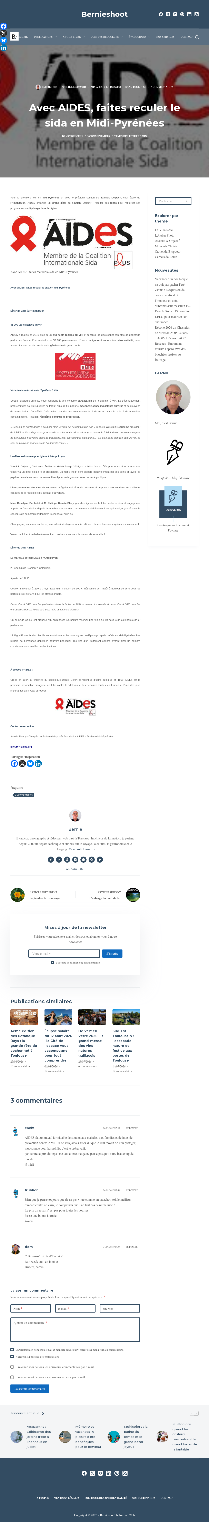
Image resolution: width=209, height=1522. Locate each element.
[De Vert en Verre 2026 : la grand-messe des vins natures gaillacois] (92, 1017)
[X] (22, 763)
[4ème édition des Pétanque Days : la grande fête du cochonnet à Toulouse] (24, 1017)
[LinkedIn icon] (59, 860)
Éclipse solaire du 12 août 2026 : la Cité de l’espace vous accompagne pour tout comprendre (58, 1045)
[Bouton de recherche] (187, 201)
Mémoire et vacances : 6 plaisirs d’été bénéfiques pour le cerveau (88, 1437)
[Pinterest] (182, 14)
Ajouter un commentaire (30, 1322)
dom (29, 1247)
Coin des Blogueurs (105, 37)
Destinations (43, 37)
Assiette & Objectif (167, 240)
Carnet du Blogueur (167, 251)
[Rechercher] (197, 37)
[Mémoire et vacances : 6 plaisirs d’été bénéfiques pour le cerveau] (65, 1437)
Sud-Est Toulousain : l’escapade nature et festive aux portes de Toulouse (123, 1045)
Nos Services (165, 37)
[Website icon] (67, 860)
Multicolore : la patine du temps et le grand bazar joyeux (136, 1437)
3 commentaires (162, 87)
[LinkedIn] (189, 14)
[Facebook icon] (51, 860)
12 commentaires (54, 1071)
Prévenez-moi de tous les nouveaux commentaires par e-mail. (55, 1367)
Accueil (22, 37)
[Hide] (1, 55)
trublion (32, 1190)
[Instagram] (175, 14)
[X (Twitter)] (168, 14)
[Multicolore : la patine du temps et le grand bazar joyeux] (114, 1437)
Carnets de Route (166, 256)
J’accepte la (78, 962)
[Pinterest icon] (92, 860)
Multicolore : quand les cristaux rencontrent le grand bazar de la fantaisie (184, 1436)
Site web (108, 1308)
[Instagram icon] (83, 860)
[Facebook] (161, 14)
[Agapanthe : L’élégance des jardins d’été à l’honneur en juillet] (16, 1437)
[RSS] (197, 14)
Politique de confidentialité (106, 1498)
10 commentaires (20, 1066)
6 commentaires (87, 1066)
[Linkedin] (38, 763)
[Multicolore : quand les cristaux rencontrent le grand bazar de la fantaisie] (162, 1437)
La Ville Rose (164, 230)
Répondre (132, 1128)
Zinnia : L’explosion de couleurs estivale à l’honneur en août (170, 295)
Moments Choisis (166, 246)
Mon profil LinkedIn (82, 849)
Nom (17, 1308)
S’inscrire (112, 953)
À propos (43, 1498)
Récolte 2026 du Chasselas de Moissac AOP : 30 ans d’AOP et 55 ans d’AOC (172, 332)
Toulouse (139, 87)
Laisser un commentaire (29, 1389)
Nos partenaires (144, 1498)
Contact (187, 37)
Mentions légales (67, 1498)
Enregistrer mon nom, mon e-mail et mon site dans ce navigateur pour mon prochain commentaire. (69, 1349)
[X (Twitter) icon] (75, 860)
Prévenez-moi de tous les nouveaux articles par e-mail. (51, 1377)
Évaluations (137, 37)
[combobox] (170, 201)
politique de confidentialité (85, 962)
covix (29, 1128)
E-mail (63, 1308)
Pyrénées (25, 795)
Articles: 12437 (75, 868)
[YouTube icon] (100, 860)
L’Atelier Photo (164, 235)
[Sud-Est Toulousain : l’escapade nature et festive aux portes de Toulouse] (126, 1017)
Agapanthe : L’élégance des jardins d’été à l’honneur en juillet (39, 1437)
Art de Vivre (72, 37)
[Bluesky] (30, 763)
